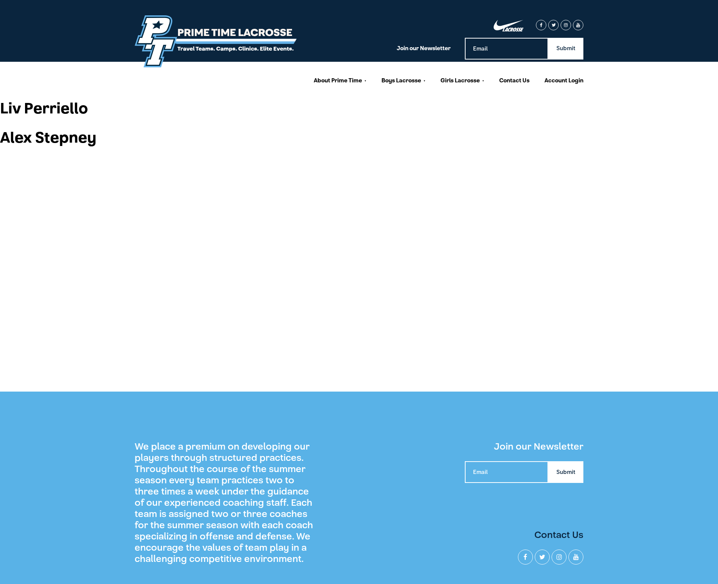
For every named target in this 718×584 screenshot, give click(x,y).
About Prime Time (338, 80)
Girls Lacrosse (460, 80)
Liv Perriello (44, 108)
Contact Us (514, 80)
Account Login (563, 80)
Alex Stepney (48, 137)
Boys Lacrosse (401, 80)
